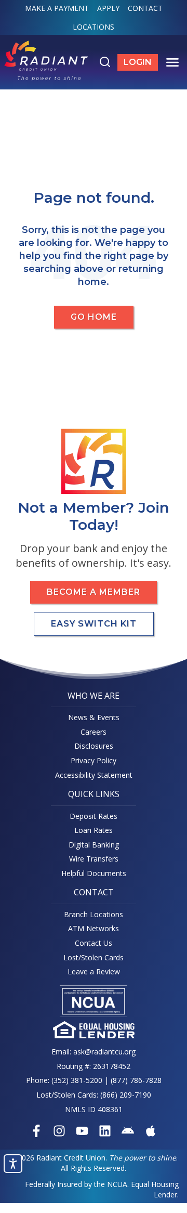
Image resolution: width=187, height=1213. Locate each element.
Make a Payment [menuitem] (57, 8)
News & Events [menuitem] (93, 717)
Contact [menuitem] (145, 8)
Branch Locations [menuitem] (93, 914)
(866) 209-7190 (125, 1095)
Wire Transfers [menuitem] (93, 859)
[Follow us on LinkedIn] (105, 1130)
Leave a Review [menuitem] (94, 971)
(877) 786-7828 (136, 1080)
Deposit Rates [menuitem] (93, 816)
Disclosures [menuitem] (93, 746)
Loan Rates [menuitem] (93, 830)
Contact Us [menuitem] (93, 943)
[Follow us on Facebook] (36, 1130)
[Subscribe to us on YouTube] (82, 1130)
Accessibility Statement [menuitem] (93, 775)
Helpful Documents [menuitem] (93, 873)
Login (141, 64)
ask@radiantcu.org (104, 1052)
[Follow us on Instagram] (59, 1130)
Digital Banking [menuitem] (94, 845)
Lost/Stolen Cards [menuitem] (93, 957)
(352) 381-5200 (76, 1080)
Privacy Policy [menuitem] (93, 760)
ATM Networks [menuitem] (93, 928)
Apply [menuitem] (108, 8)
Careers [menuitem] (93, 732)
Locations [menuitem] (93, 27)
